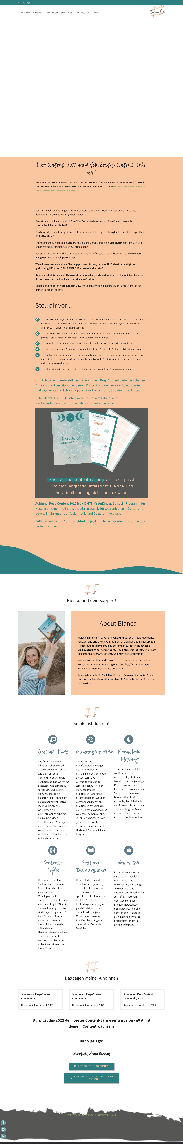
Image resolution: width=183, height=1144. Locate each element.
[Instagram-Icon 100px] (3, 1127)
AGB (113, 1114)
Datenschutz (89, 1114)
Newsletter (103, 1114)
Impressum (73, 1114)
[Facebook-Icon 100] (3, 1121)
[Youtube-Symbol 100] (3, 1134)
